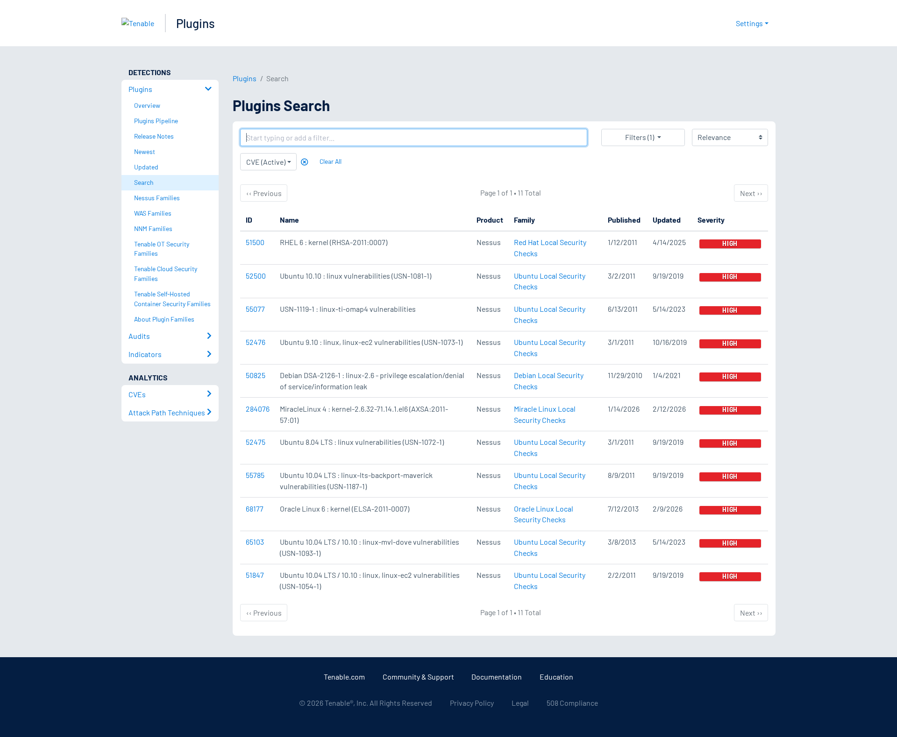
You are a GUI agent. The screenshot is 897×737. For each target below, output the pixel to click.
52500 (256, 275)
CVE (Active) (265, 161)
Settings (749, 23)
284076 (258, 408)
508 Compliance (572, 702)
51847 (255, 574)
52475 (255, 441)
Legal (520, 702)
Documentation (496, 676)
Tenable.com (344, 676)
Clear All (331, 161)
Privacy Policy (472, 702)
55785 (255, 474)
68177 (254, 508)
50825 (255, 375)
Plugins (195, 23)
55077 (255, 308)
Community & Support (418, 676)
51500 (255, 242)
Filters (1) (639, 137)
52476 (255, 341)
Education (556, 676)
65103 (255, 541)
